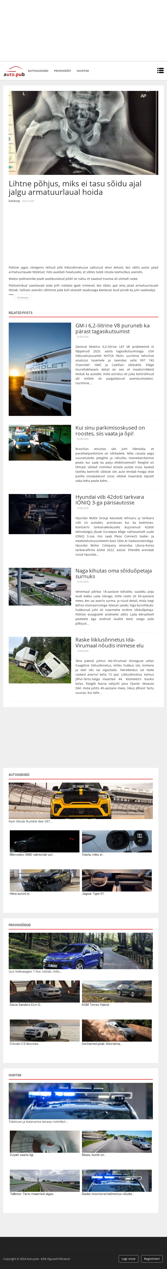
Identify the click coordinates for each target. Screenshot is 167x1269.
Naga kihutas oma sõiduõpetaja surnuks (113, 573)
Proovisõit (62, 71)
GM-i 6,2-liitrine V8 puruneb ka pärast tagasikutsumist (112, 328)
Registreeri (152, 1259)
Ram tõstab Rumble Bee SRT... (31, 821)
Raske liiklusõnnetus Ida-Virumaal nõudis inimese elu (109, 642)
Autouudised (38, 71)
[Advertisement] (83, 30)
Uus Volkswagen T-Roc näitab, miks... (35, 971)
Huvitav (83, 71)
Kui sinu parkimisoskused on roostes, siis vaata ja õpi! (110, 430)
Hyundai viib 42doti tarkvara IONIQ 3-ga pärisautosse (109, 499)
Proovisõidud (20, 925)
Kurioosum (22, 297)
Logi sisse (128, 1259)
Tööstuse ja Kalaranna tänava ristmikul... (38, 1122)
